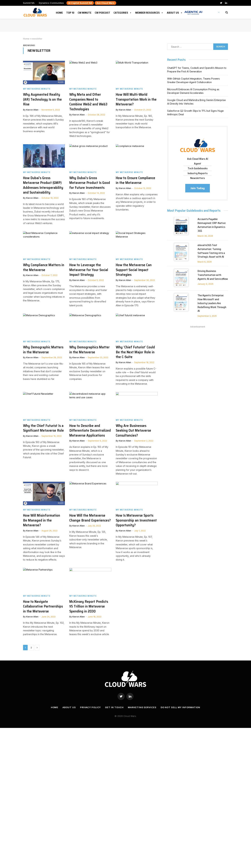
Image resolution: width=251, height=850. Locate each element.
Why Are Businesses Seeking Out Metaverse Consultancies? (133, 430)
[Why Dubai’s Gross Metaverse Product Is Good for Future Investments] (90, 156)
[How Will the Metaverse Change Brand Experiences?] (90, 493)
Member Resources (147, 12)
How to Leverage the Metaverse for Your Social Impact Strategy (88, 270)
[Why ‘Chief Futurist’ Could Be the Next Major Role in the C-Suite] (137, 325)
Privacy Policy (90, 707)
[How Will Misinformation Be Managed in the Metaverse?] (44, 493)
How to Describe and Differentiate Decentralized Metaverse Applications (90, 430)
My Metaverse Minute (36, 89)
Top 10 (70, 12)
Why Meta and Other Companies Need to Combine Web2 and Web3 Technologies (88, 102)
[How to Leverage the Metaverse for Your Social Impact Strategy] (90, 243)
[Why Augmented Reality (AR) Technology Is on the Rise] (44, 72)
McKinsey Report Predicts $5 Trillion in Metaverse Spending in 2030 (88, 606)
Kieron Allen (32, 109)
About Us (173, 12)
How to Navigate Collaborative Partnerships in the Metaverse (43, 606)
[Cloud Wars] (35, 12)
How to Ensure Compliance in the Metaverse (135, 180)
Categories (121, 12)
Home (59, 12)
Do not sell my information (180, 707)
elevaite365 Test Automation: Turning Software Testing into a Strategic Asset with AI (211, 251)
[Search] (226, 12)
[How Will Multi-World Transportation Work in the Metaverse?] (137, 72)
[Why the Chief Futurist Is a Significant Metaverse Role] (44, 403)
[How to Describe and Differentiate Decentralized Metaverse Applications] (90, 403)
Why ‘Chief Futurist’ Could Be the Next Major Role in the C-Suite (135, 352)
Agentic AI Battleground (193, 11)
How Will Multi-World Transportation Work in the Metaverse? (136, 99)
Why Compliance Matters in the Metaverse (43, 267)
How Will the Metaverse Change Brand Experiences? (90, 518)
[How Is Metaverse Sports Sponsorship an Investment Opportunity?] (137, 493)
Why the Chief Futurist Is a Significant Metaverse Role (43, 428)
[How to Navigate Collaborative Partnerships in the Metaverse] (44, 579)
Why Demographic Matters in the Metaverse (43, 350)
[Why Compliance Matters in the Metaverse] (44, 243)
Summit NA (28, 3)
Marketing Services (142, 707)
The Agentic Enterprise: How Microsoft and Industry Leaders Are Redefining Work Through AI (212, 303)
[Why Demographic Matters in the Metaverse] (44, 325)
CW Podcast (102, 12)
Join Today (197, 188)
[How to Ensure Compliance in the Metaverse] (137, 156)
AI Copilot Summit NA (80, 3)
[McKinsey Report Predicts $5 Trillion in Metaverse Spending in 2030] (90, 579)
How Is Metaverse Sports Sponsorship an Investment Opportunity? (136, 520)
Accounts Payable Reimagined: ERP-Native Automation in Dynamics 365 (212, 225)
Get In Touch (114, 707)
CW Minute (84, 12)
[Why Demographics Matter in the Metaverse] (90, 325)
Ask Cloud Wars (105, 3)
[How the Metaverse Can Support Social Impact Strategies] (137, 243)
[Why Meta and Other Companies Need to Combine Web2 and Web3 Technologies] (90, 72)
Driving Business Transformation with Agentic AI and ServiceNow (213, 275)
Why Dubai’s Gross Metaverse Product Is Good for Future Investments (89, 183)
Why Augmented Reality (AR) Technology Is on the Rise (42, 99)
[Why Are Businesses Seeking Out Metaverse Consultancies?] (137, 403)
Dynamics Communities (51, 3)
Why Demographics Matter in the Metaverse (89, 350)
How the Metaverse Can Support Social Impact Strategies (134, 270)
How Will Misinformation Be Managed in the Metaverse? (41, 520)
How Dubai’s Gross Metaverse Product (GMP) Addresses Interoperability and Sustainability (43, 185)
